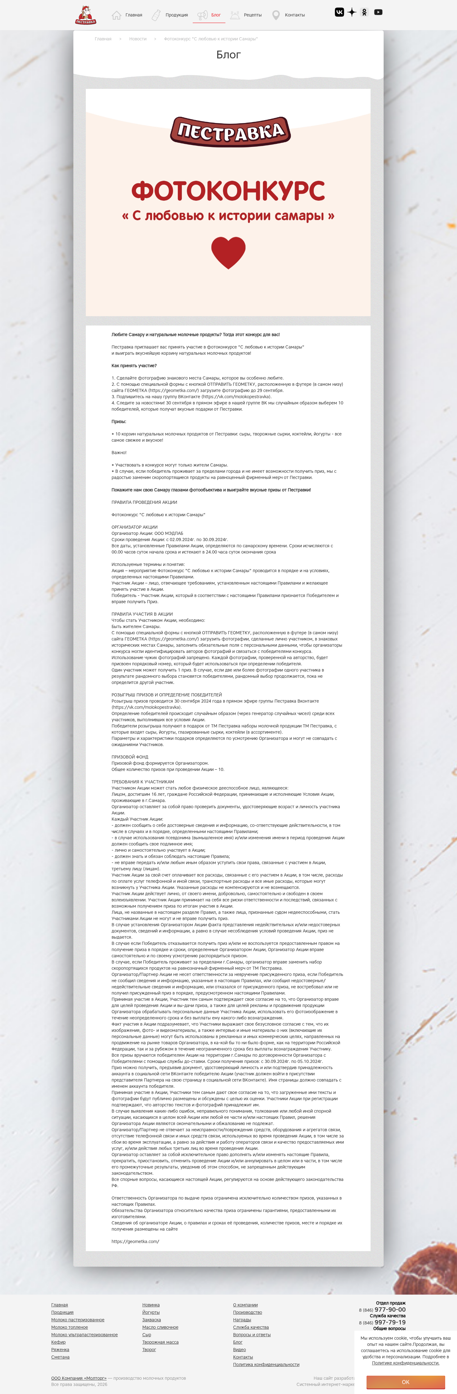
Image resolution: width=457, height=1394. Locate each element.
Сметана (60, 1357)
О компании (245, 1305)
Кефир (58, 1342)
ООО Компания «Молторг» (79, 1378)
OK (405, 1382)
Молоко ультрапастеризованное (84, 1334)
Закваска (151, 1320)
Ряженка (60, 1349)
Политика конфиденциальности (266, 1364)
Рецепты (253, 15)
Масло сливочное (160, 1327)
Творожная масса (160, 1342)
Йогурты (151, 1312)
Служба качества (251, 1327)
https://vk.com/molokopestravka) (236, 396)
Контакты (295, 15)
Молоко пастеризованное (77, 1320)
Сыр (146, 1334)
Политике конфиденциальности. (406, 1363)
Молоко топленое (69, 1327)
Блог (216, 15)
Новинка (151, 1305)
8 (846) (382, 1310)
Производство (247, 1312)
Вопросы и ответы (252, 1334)
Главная (134, 15)
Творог (149, 1349)
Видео (239, 1349)
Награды (242, 1320)
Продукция (177, 15)
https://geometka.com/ (173, 390)
